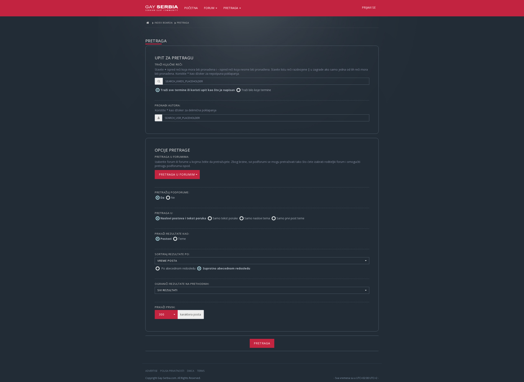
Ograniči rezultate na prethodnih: (182, 284)
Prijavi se (369, 7)
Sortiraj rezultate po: (172, 254)
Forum (209, 8)
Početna (191, 8)
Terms (200, 371)
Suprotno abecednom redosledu (226, 268)
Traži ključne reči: (169, 64)
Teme (182, 239)
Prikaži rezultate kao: (172, 234)
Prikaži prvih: (165, 307)
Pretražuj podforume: (172, 192)
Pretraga (231, 8)
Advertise (151, 371)
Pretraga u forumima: (172, 157)
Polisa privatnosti (172, 371)
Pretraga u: (164, 213)
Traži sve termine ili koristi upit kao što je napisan (197, 90)
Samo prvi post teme (290, 218)
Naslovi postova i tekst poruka (183, 218)
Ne (173, 197)
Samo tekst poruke (225, 218)
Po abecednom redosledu (178, 268)
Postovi (166, 239)
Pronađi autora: (168, 105)
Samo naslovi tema (257, 218)
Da (162, 197)
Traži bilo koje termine (256, 90)
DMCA (190, 371)
